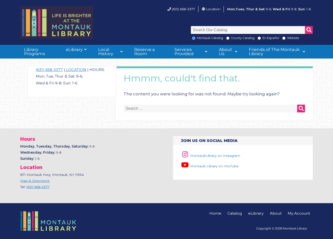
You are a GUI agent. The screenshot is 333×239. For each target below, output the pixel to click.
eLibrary (74, 49)
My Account (299, 213)
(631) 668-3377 (183, 9)
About (276, 213)
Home (215, 213)
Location (213, 9)
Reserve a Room (144, 51)
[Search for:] (214, 109)
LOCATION (75, 69)
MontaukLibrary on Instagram (214, 156)
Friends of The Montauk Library (274, 51)
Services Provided (184, 51)
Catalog (234, 213)
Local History (105, 51)
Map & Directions (34, 181)
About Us (225, 51)
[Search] (309, 30)
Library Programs (34, 51)
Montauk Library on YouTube (213, 166)
